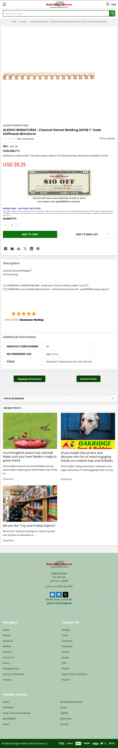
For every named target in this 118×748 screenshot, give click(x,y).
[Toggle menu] (4, 4)
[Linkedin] (31, 248)
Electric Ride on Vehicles (74, 674)
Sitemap (7, 679)
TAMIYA (64, 713)
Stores (6, 662)
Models (65, 668)
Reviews (7, 646)
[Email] (12, 248)
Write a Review (107, 138)
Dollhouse (67, 646)
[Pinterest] (38, 248)
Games (65, 651)
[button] (87, 234)
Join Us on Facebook (13, 674)
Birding (65, 629)
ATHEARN (8, 707)
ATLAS (63, 707)
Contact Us (8, 657)
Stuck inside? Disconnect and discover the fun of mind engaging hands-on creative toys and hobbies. (87, 457)
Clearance (8, 640)
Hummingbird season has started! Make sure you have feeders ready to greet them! (30, 456)
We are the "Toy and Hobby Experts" (29, 525)
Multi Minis (66, 718)
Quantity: (10, 218)
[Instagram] (59, 594)
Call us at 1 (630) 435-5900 (59, 586)
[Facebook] (5, 248)
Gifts (64, 662)
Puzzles (66, 679)
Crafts (65, 635)
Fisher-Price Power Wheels (17, 713)
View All (64, 724)
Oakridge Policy (11, 668)
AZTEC (6, 701)
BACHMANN (9, 718)
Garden (65, 657)
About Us (7, 651)
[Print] (18, 248)
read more (8, 478)
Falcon (6, 724)
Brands (6, 635)
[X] (25, 248)
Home (6, 629)
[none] (49, 74)
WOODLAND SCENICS (71, 701)
